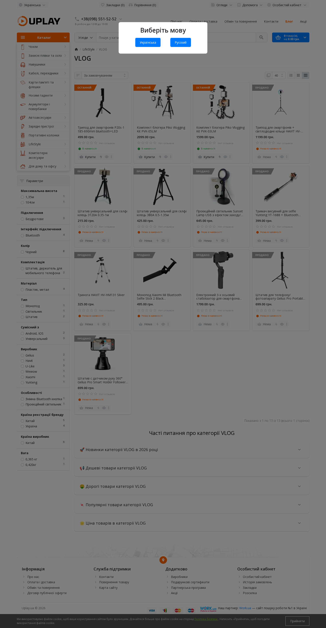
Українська (148, 42)
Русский (181, 42)
